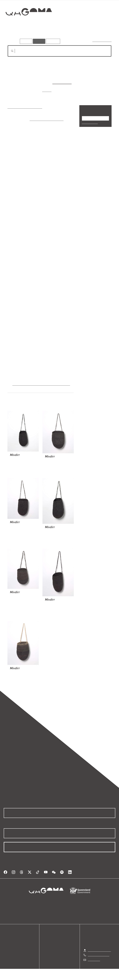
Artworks (14, 34)
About (7, 945)
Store (6, 937)
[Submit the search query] (9, 51)
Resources (52, 41)
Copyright (67, 965)
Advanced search (102, 40)
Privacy (52, 965)
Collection (29, 21)
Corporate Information (89, 965)
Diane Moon (62, 82)
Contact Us (94, 951)
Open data (9, 930)
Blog (6, 941)
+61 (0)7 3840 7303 (98, 947)
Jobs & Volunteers (33, 965)
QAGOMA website (13, 934)
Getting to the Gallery (99, 942)
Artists (29, 34)
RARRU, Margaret (19, 451)
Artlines (47, 90)
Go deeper (45, 34)
